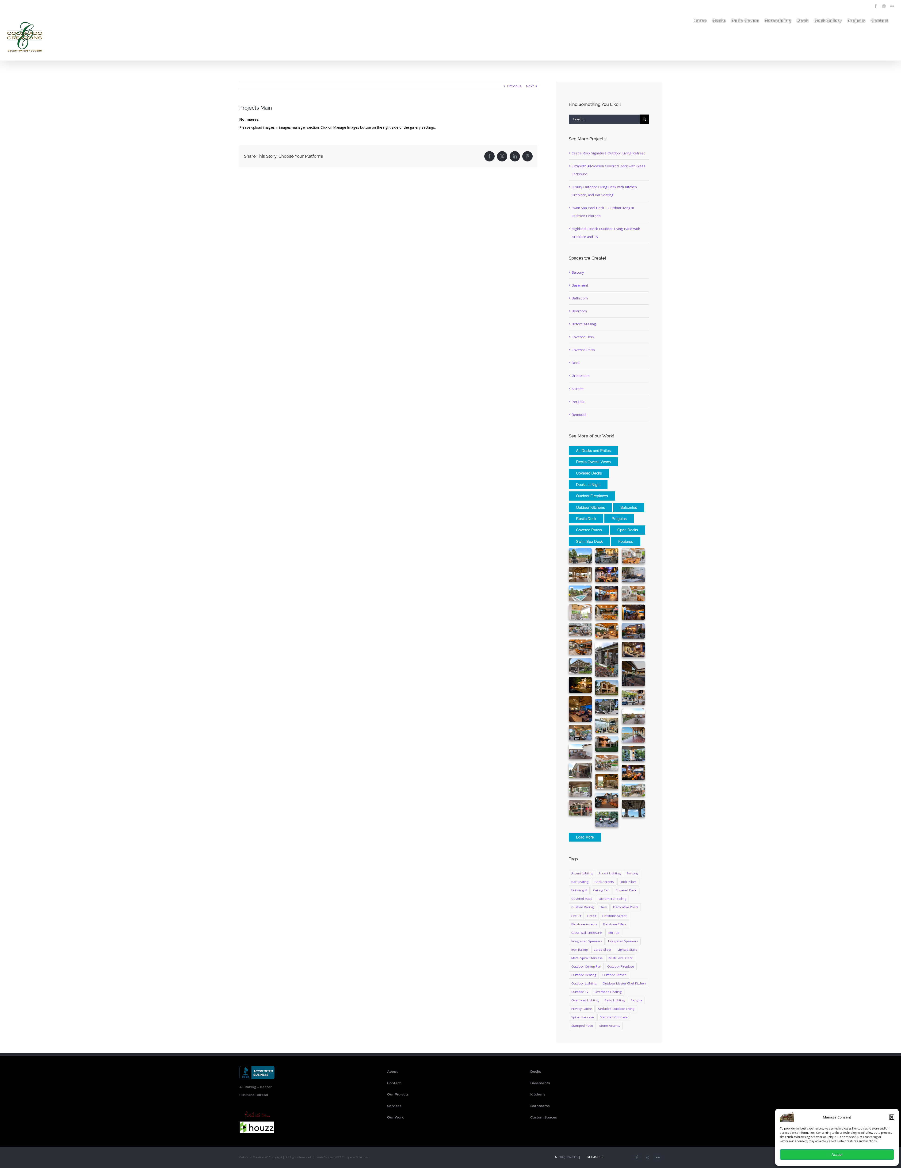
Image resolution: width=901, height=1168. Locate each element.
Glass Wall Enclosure (586, 933)
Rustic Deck (586, 518)
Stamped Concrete (614, 1017)
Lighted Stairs (628, 949)
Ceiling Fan (601, 890)
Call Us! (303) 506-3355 (26, 5)
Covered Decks (589, 473)
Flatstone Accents (584, 924)
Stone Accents (609, 1025)
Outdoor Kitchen (614, 975)
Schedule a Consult (64, 5)
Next (530, 86)
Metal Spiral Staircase (587, 958)
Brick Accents (604, 882)
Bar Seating (579, 882)
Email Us (596, 1157)
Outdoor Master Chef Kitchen (624, 983)
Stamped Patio (582, 1025)
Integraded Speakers (586, 941)
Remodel (579, 414)
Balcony (578, 272)
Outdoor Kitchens (590, 507)
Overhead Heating (608, 992)
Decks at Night (588, 484)
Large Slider (602, 949)
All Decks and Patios (593, 450)
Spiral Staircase (582, 1017)
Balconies (628, 507)
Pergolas (619, 518)
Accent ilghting (581, 873)
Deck (576, 362)
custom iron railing (612, 898)
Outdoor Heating (583, 975)
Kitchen (578, 388)
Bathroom (580, 298)
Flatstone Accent (614, 916)
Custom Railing (582, 907)
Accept (837, 1155)
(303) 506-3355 (568, 1157)
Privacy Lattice (581, 1009)
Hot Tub (613, 933)
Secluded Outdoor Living (616, 1009)
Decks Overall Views (593, 461)
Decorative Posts (625, 907)
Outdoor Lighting (583, 983)
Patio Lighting (615, 1000)
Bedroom (579, 311)
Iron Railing (579, 949)
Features (625, 541)
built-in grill (579, 890)
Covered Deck (583, 336)
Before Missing (584, 324)
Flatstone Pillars (614, 924)
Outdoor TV (579, 992)
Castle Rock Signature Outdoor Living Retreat (608, 153)
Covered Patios (589, 529)
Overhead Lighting (585, 1000)
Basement (580, 285)
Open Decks (627, 529)
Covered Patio (583, 349)
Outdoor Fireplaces (592, 495)
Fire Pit (576, 916)
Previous (514, 86)
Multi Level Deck (621, 958)
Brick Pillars (628, 882)
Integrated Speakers (623, 941)
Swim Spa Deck (589, 541)
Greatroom (581, 375)
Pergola (578, 401)
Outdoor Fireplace (620, 966)
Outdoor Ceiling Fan (586, 966)
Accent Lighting (610, 873)
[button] (891, 1117)
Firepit (591, 916)
